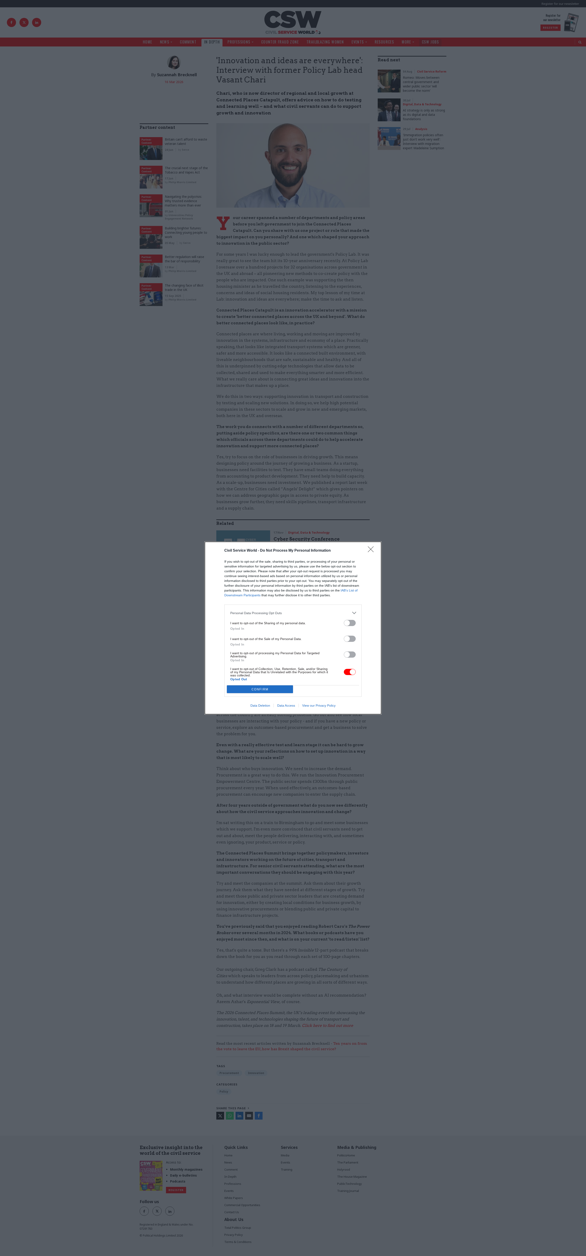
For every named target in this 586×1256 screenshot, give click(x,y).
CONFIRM (260, 689)
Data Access (286, 705)
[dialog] (293, 628)
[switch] (350, 623)
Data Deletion (260, 705)
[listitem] (293, 612)
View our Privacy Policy (319, 705)
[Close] (372, 550)
